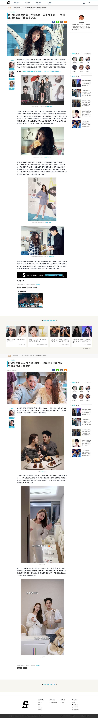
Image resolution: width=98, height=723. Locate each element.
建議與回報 (26, 716)
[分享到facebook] (53, 22)
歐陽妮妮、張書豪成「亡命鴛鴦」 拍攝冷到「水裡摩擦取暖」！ (42, 71)
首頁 (9, 12)
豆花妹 (24, 287)
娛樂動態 (13, 12)
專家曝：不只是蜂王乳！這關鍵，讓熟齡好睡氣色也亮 (38, 340)
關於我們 (11, 716)
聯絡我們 (16, 716)
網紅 (39, 704)
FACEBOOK (76, 704)
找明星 (62, 702)
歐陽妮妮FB (51, 256)
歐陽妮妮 (29, 287)
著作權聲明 (37, 716)
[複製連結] (61, 22)
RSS (74, 702)
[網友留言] (65, 22)
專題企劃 (40, 708)
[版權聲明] (38, 284)
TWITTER (75, 706)
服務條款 (31, 716)
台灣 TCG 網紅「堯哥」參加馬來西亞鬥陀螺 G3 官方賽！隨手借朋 (60, 340)
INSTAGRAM (76, 709)
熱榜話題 (40, 709)
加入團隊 (42, 716)
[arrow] (8, 2)
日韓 (39, 706)
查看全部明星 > (87, 54)
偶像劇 (19, 287)
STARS (49, 3)
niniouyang (43, 471)
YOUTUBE (75, 708)
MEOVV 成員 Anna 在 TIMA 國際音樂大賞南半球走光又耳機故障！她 (82, 341)
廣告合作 (21, 716)
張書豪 (34, 287)
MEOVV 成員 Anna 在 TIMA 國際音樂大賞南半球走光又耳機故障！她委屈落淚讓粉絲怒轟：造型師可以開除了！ (30, 7)
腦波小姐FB (49, 106)
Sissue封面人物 (53, 702)
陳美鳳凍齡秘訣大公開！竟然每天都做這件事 (16, 340)
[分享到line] (57, 22)
